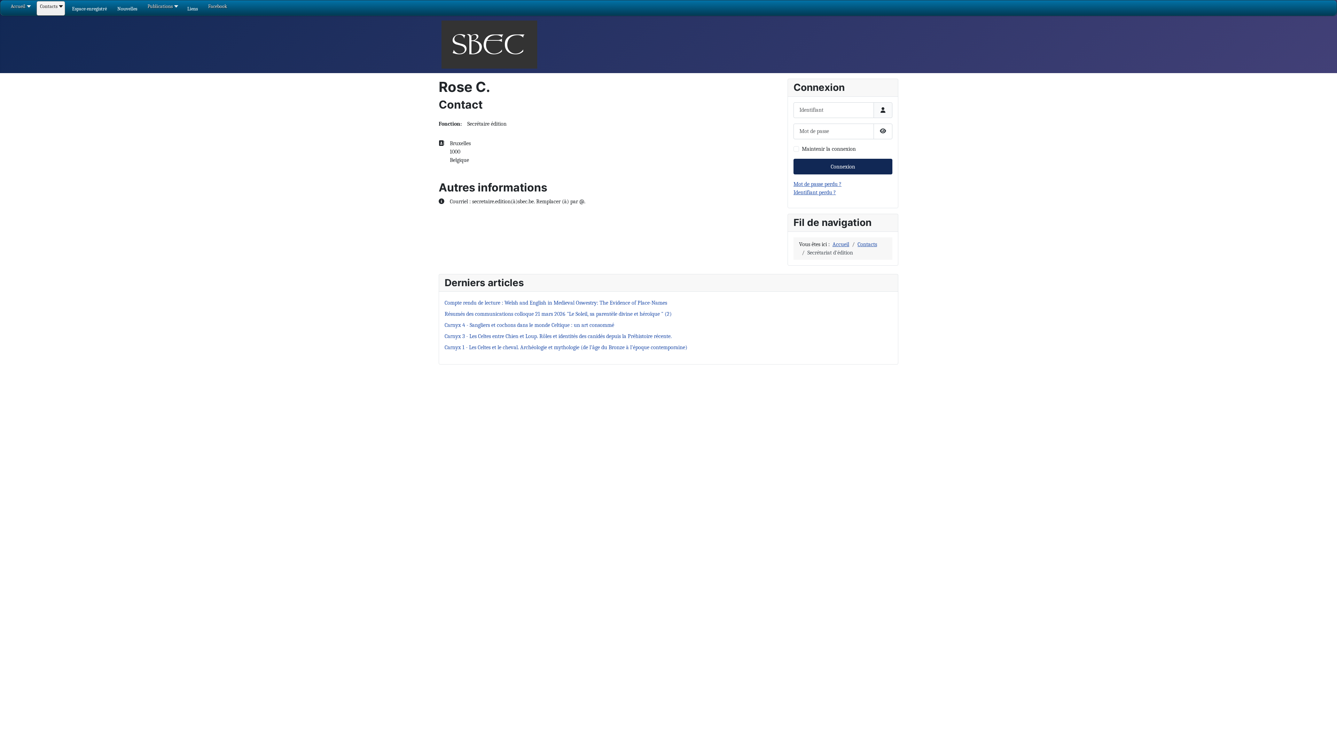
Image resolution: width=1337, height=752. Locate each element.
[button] (89, 9)
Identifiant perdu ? (814, 192)
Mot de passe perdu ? (817, 184)
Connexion (843, 167)
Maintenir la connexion (829, 149)
